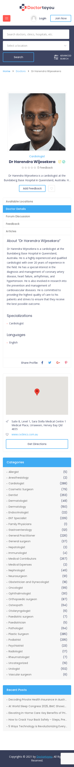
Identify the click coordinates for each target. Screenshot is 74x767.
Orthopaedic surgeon (23, 599)
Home (6, 71)
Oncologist (16, 588)
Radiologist (16, 651)
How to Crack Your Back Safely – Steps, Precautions (38, 720)
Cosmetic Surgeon (21, 489)
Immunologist (18, 553)
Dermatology (17, 507)
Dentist (13, 495)
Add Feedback (32, 188)
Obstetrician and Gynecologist (29, 582)
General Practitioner (22, 535)
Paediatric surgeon (21, 616)
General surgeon (20, 541)
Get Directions (37, 444)
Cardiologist (37, 156)
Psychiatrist (16, 646)
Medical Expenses (20, 565)
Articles (11, 231)
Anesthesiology (19, 478)
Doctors (21, 71)
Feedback (13, 224)
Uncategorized (18, 663)
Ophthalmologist (20, 593)
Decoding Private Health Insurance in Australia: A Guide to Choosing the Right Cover (38, 699)
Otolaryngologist (20, 611)
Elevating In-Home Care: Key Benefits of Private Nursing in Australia (38, 713)
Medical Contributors (22, 559)
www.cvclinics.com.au (25, 434)
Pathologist (16, 628)
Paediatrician (17, 622)
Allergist (14, 472)
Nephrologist (17, 570)
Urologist (14, 669)
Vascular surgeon (20, 674)
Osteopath (16, 605)
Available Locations (19, 201)
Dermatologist (18, 501)
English (13, 342)
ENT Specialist (18, 518)
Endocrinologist (19, 512)
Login (42, 18)
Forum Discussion (18, 216)
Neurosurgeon (18, 576)
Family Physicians (20, 524)
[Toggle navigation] (6, 18)
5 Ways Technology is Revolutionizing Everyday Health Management (38, 726)
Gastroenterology (20, 530)
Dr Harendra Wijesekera (32, 161)
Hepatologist (17, 547)
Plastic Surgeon (19, 634)
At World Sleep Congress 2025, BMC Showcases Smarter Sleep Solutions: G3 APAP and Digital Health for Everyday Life (38, 706)
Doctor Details (16, 209)
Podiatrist (15, 640)
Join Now (61, 18)
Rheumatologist (19, 657)
